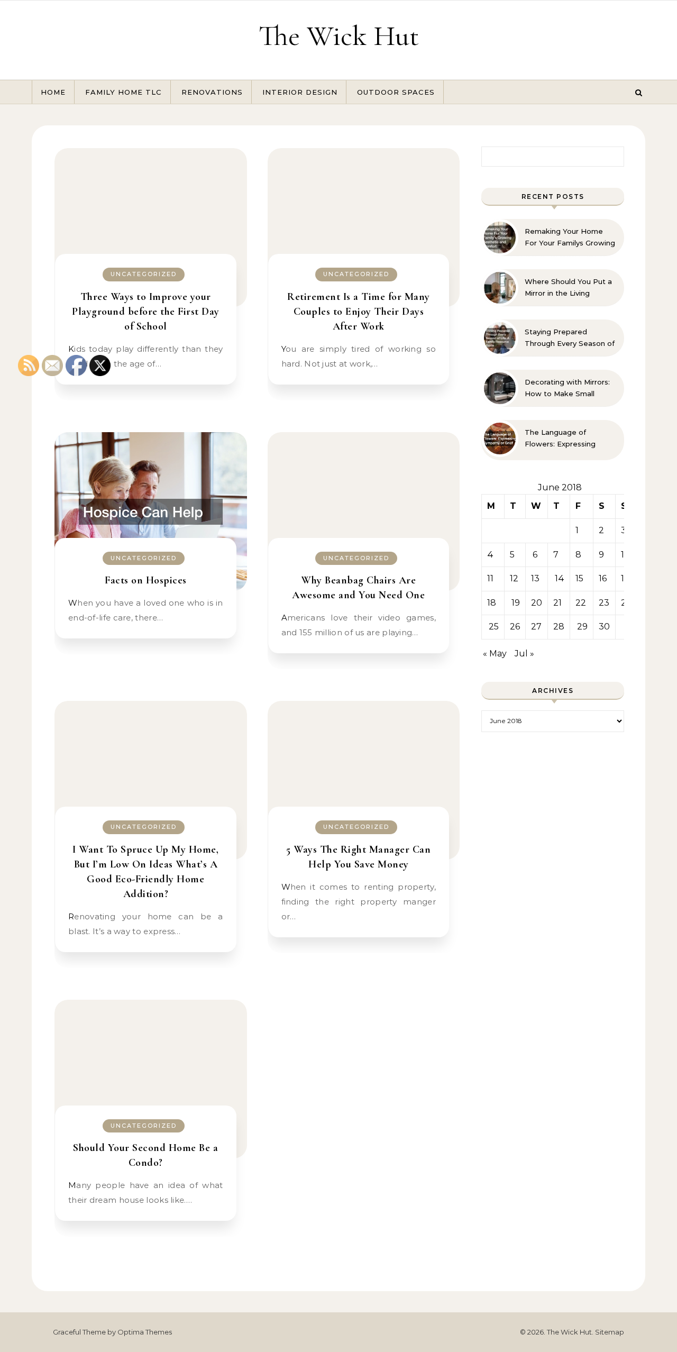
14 (559, 578)
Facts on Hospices (146, 580)
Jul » (524, 653)
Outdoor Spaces (396, 92)
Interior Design (299, 92)
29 (582, 627)
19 (515, 603)
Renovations (212, 92)
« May (495, 653)
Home (53, 92)
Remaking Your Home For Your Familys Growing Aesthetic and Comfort (570, 237)
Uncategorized (144, 274)
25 (494, 627)
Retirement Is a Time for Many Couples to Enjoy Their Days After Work (358, 311)
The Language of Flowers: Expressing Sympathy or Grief (560, 438)
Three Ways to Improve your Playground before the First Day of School (145, 311)
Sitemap (609, 1332)
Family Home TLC (123, 92)
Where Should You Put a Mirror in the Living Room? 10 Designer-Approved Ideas (568, 287)
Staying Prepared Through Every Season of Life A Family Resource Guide (570, 338)
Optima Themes (144, 1332)
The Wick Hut (339, 36)
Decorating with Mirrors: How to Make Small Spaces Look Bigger (567, 388)
